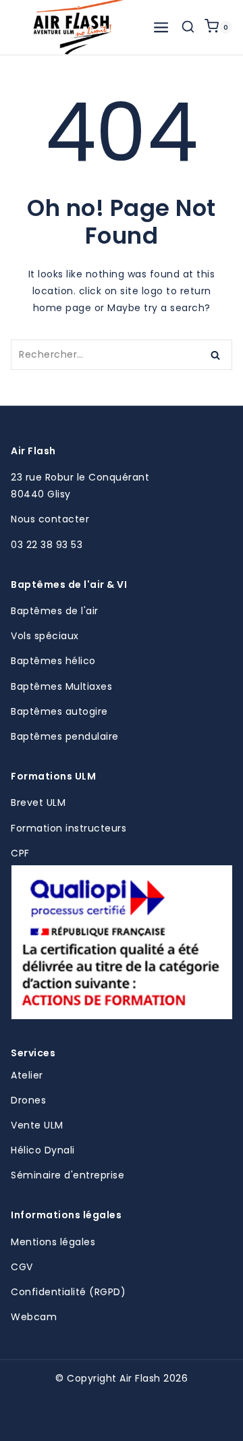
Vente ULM (37, 1125)
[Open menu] (161, 27)
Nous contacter (50, 519)
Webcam (34, 1317)
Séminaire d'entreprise (67, 1175)
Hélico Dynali (43, 1150)
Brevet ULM (38, 802)
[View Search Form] (188, 27)
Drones (28, 1100)
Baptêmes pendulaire (65, 736)
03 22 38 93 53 (46, 544)
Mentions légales (53, 1242)
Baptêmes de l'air (55, 611)
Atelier (27, 1075)
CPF (20, 853)
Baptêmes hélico (53, 661)
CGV (22, 1267)
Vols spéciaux (45, 636)
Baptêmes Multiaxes (61, 686)
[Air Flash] (78, 27)
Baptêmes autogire (59, 711)
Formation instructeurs (68, 828)
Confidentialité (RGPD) (68, 1292)
